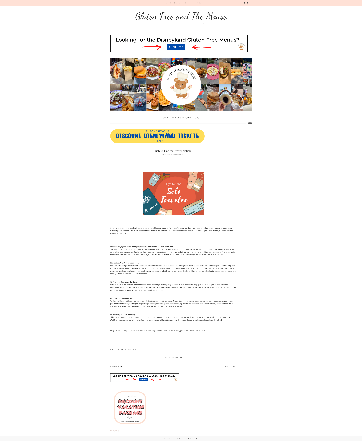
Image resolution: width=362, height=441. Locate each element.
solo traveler (121, 349)
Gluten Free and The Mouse (181, 16)
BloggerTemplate (194, 438)
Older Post (230, 367)
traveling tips (132, 349)
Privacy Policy (114, 430)
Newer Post (117, 367)
